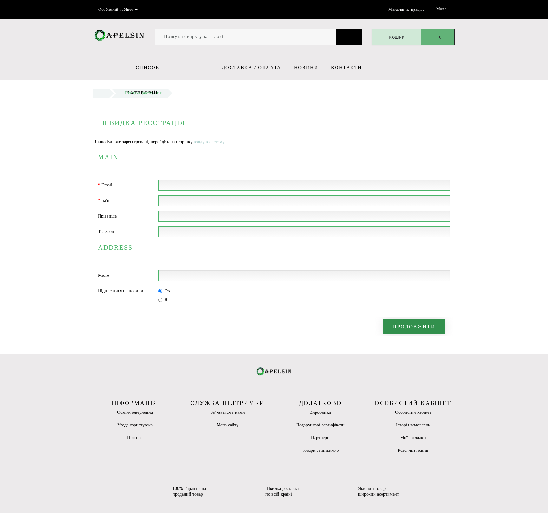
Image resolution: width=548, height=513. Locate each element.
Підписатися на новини (120, 291)
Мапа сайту (227, 425)
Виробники (320, 412)
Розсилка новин (413, 450)
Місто (103, 275)
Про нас (134, 437)
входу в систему (209, 142)
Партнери (320, 437)
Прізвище (107, 216)
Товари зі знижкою (320, 450)
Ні (166, 299)
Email (106, 185)
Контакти (346, 67)
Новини (306, 67)
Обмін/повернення (135, 412)
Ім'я (105, 200)
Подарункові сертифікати (320, 425)
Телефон (106, 231)
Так (167, 291)
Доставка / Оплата (251, 67)
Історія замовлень (413, 425)
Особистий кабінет (413, 412)
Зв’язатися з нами (228, 412)
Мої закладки (413, 437)
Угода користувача (135, 425)
